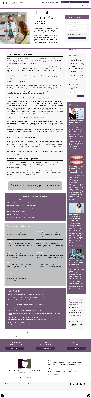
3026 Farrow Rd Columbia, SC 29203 (50, 2)
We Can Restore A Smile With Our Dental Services (76, 122)
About (41, 5)
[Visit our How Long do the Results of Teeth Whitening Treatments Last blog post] (76, 164)
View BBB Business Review (34, 310)
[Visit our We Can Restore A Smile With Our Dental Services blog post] (76, 118)
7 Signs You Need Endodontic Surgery (76, 59)
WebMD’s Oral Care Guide (20, 299)
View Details (21, 322)
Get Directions (14, 348)
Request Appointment (45, 348)
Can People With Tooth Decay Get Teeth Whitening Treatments (75, 217)
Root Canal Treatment (76, 317)
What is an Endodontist (77, 75)
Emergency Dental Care (77, 310)
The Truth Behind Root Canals (20, 333)
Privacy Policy (7, 384)
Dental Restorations (76, 84)
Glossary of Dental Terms (34, 294)
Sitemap (12, 384)
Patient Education (69, 5)
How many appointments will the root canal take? (22, 205)
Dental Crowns (75, 307)
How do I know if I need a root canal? (18, 214)
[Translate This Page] (88, 395)
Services (60, 5)
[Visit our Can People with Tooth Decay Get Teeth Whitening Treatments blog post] (76, 212)
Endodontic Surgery (76, 312)
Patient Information (50, 5)
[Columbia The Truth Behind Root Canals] (15, 43)
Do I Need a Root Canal (77, 68)
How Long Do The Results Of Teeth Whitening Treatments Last (76, 169)
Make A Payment (68, 2)
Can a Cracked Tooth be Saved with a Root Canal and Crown (77, 65)
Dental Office (74, 321)
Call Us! (82, 2)
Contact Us (85, 5)
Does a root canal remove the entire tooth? (20, 202)
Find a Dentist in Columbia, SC (75, 87)
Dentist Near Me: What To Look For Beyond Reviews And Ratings (76, 263)
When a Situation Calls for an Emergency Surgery (77, 79)
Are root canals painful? (14, 200)
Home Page (39, 297)
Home (35, 5)
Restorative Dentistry (76, 315)
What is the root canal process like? (18, 211)
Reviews (78, 5)
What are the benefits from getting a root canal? (21, 217)
